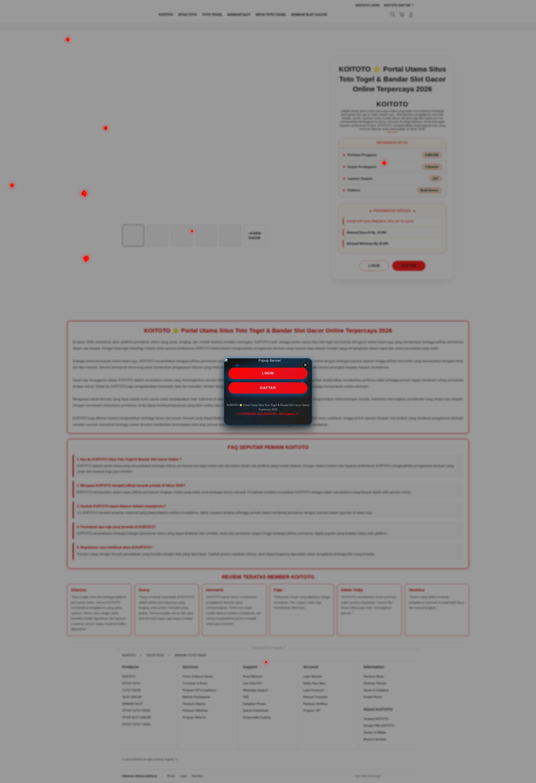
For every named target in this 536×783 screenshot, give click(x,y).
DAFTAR (268, 388)
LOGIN (268, 373)
